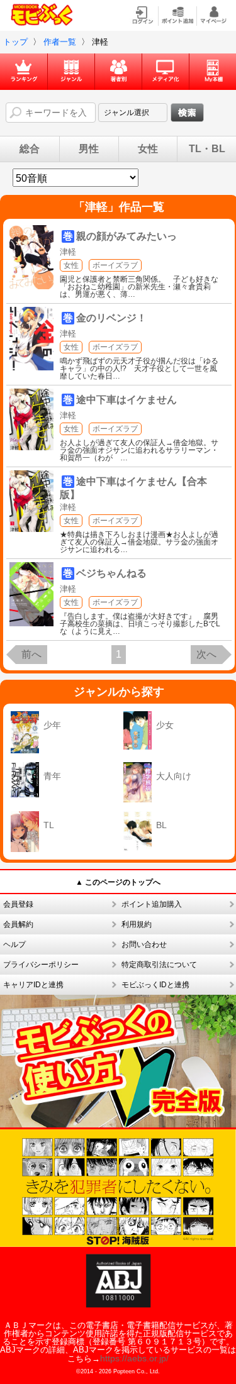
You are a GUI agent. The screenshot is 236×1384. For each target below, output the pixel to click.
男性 (89, 149)
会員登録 (18, 904)
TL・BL (207, 149)
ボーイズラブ (115, 265)
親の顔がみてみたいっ (126, 236)
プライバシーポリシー (41, 964)
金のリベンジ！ (111, 318)
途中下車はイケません (126, 399)
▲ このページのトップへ (118, 882)
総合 (30, 149)
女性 (148, 149)
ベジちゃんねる (111, 573)
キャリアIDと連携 (33, 984)
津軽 (68, 252)
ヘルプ (14, 944)
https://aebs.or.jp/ (134, 1358)
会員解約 (18, 924)
